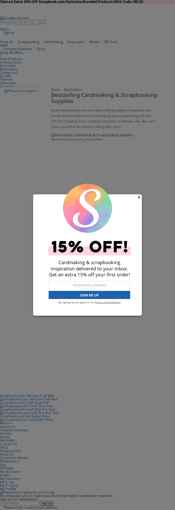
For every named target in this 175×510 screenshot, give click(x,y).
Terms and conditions (108, 302)
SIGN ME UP (89, 295)
